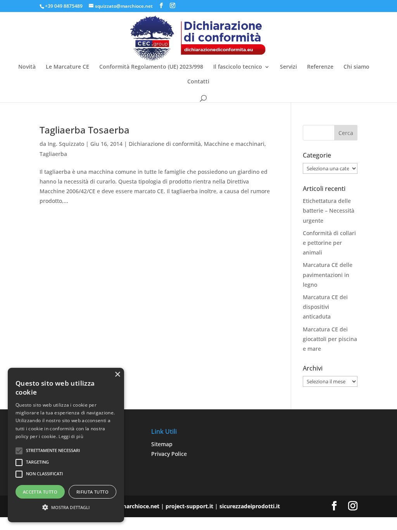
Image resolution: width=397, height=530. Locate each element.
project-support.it (189, 506)
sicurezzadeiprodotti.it (249, 506)
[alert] (66, 445)
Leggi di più (71, 436)
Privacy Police (169, 453)
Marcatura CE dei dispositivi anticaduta (325, 306)
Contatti (198, 82)
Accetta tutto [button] (40, 492)
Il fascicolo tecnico (237, 67)
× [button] (117, 375)
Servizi (288, 67)
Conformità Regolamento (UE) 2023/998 (151, 67)
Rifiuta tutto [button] (92, 492)
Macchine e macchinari (234, 143)
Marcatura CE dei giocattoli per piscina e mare (330, 339)
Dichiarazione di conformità (165, 143)
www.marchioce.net (132, 506)
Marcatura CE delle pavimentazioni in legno (327, 274)
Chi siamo (356, 67)
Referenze (320, 67)
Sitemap (162, 444)
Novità (27, 67)
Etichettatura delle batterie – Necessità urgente (328, 210)
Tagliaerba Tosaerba (84, 129)
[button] (66, 507)
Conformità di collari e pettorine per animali (329, 242)
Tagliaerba (53, 154)
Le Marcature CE (67, 67)
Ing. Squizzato (66, 143)
